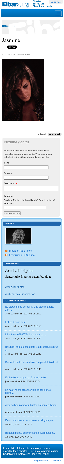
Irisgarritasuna (41, 460)
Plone (33, 454)
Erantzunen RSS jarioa (22, 255)
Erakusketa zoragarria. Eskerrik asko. (25, 377)
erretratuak (54, 134)
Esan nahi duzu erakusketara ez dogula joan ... (31, 420)
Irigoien (9, 26)
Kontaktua (56, 460)
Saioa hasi (56, 2)
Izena (6, 162)
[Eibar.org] (16, 4)
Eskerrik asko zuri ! (15, 322)
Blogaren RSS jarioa (20, 250)
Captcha (8, 196)
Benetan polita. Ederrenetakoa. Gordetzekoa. (30, 432)
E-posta (8, 173)
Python (45, 454)
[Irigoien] (18, 235)
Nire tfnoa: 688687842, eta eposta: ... (25, 334)
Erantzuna (9, 183)
